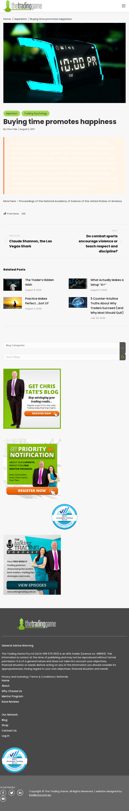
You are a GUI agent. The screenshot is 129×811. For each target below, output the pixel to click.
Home (5, 680)
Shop (5, 725)
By (10, 129)
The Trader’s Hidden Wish (39, 282)
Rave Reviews (10, 701)
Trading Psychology (35, 113)
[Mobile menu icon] (124, 6)
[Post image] (12, 284)
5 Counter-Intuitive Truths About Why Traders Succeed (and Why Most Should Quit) (107, 306)
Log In (5, 736)
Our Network (10, 714)
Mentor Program (12, 696)
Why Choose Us (12, 691)
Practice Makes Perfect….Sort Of (37, 301)
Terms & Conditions (42, 676)
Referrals (62, 676)
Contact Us (9, 730)
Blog (4, 720)
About (6, 685)
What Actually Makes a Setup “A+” (107, 282)
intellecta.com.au (40, 795)
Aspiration (11, 113)
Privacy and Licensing (15, 676)
